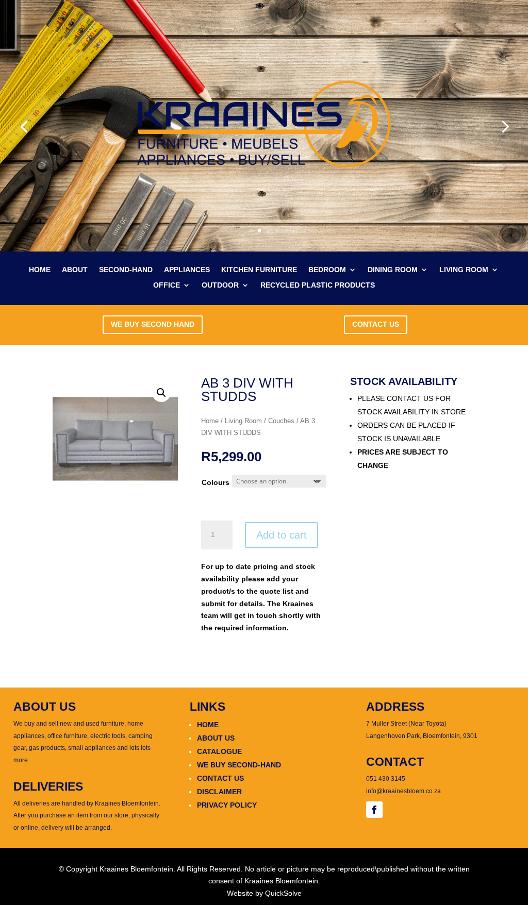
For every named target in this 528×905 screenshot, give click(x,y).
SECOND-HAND (126, 270)
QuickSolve (283, 893)
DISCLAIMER (219, 791)
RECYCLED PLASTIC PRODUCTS (317, 285)
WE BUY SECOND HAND (152, 324)
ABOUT (75, 270)
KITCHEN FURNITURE (259, 270)
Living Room (243, 421)
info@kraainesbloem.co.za (403, 791)
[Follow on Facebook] (374, 809)
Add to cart (281, 535)
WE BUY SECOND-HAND (239, 765)
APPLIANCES (187, 270)
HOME (40, 270)
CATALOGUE (219, 751)
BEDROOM (327, 270)
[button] (161, 392)
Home (210, 421)
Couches (281, 421)
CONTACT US (375, 324)
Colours (215, 482)
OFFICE (166, 285)
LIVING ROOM (463, 270)
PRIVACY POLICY (227, 805)
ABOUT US (216, 738)
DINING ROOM (393, 270)
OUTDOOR (220, 285)
